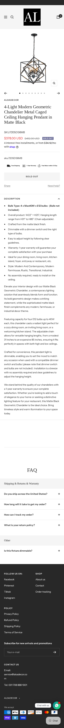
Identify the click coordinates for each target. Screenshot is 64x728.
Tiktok (7, 591)
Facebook (9, 579)
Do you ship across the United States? (25, 493)
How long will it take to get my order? (25, 504)
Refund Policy (11, 620)
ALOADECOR (11, 100)
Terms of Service (13, 632)
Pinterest (9, 585)
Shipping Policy (12, 626)
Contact (39, 585)
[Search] (12, 17)
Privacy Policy (11, 613)
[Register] (54, 652)
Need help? (54, 185)
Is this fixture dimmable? (18, 550)
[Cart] (58, 17)
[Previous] (5, 93)
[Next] (58, 93)
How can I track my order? (18, 514)
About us (40, 579)
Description (12, 198)
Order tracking (43, 591)
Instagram (9, 597)
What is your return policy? (19, 525)
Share (7, 185)
